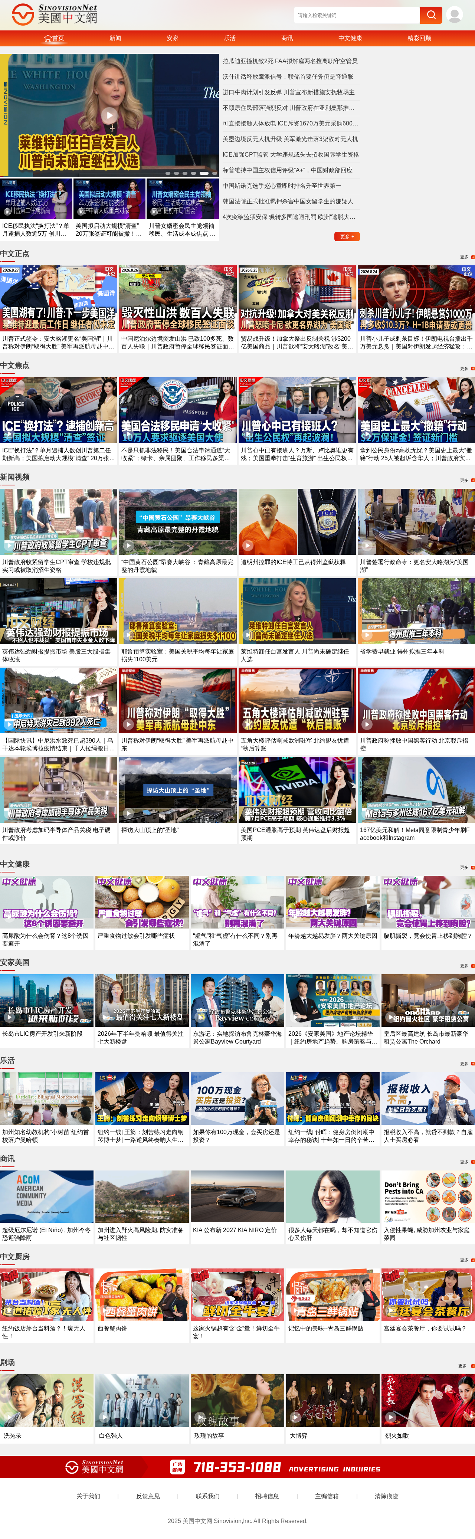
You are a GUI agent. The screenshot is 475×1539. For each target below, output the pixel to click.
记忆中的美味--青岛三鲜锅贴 (325, 1328)
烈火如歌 (397, 1435)
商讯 (287, 38)
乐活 (230, 38)
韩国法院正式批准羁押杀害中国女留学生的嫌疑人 (288, 201)
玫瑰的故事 (209, 1435)
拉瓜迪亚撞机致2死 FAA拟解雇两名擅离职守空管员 (290, 61)
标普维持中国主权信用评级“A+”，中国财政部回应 (288, 170)
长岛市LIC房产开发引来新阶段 (42, 1034)
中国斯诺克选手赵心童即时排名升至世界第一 (282, 186)
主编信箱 (327, 1496)
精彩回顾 (419, 38)
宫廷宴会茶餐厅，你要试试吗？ (425, 1328)
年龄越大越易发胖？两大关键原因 (332, 936)
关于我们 (88, 1496)
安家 (172, 38)
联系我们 (208, 1496)
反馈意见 (148, 1496)
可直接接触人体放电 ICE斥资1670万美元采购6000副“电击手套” (291, 123)
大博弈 (299, 1435)
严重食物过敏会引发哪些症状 (136, 936)
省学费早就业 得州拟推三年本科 (402, 651)
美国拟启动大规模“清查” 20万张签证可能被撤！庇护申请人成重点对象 (109, 234)
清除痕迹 (387, 1496)
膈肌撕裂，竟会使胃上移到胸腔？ (428, 936)
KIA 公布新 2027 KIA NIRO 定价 (235, 1230)
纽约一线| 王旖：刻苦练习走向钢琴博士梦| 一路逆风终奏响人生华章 (141, 1140)
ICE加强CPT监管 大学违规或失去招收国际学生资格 (291, 154)
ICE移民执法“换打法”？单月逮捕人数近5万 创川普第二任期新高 (35, 234)
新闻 (115, 38)
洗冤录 (13, 1435)
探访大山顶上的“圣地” (149, 830)
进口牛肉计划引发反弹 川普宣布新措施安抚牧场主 (289, 92)
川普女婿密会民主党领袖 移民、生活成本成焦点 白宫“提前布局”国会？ (182, 234)
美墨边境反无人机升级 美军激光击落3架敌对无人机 (290, 139)
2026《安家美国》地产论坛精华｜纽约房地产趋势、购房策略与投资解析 (332, 1041)
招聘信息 (267, 1496)
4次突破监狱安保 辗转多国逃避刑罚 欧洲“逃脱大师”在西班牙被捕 (291, 217)
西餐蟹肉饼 (112, 1328)
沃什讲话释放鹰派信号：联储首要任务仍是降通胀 (288, 76)
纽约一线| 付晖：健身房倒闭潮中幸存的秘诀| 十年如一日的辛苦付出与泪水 (331, 1140)
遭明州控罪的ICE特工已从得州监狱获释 (293, 562)
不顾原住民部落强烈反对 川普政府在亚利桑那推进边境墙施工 (291, 108)
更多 (347, 236)
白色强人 (111, 1435)
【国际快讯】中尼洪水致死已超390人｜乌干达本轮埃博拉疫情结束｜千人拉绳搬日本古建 (58, 748)
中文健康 (350, 38)
